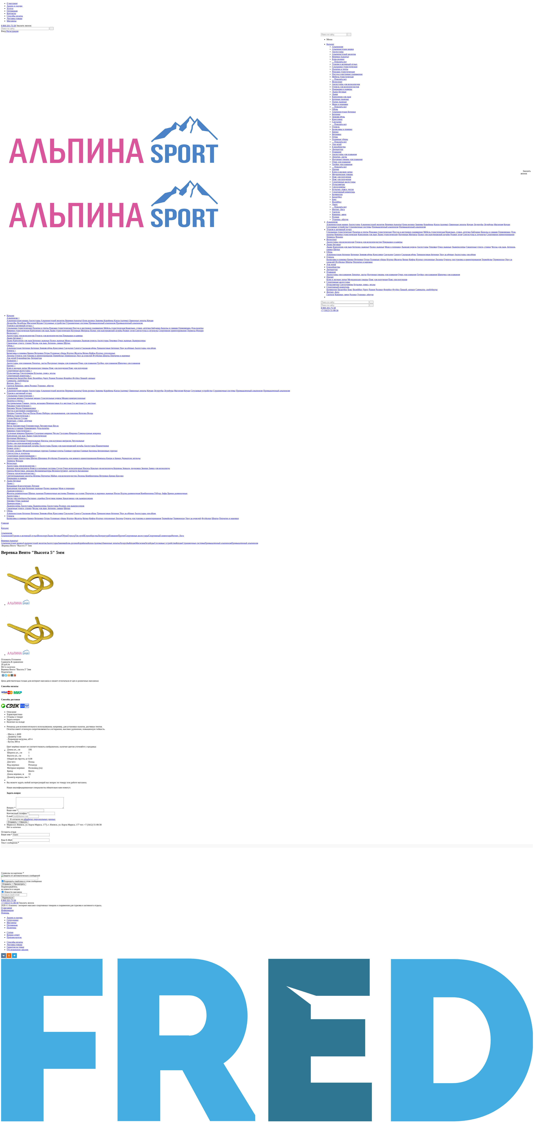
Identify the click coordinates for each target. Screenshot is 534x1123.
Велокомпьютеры (43, 471)
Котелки (83, 413)
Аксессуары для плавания (344, 154)
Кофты (412, 259)
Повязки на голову (76, 493)
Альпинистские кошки (343, 49)
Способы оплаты (15, 942)
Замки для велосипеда (159, 468)
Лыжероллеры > (14, 503)
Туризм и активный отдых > (20, 325)
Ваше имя (6, 834)
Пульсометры (338, 184)
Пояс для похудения (341, 177)
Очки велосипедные (73, 468)
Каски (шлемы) (441, 224)
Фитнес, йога (338, 209)
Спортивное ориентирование (500, 234)
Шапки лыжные (36, 493)
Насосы (87, 468)
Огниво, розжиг (15, 451)
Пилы (33, 413)
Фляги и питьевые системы (43, 468)
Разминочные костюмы (55, 493)
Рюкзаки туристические (343, 72)
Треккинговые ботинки (428, 254)
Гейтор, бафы (161, 493)
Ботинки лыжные (340, 99)
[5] (30, 604)
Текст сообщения (10, 843)
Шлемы (37, 476)
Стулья (24, 418)
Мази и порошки (340, 104)
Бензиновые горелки (107, 451)
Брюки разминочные (177, 493)
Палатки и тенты (340, 69)
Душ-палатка (197, 328)
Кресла (17, 418)
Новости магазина (13, 892)
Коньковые (12, 486)
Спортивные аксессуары (343, 182)
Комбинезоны (92, 476)
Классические (24, 486)
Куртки (390, 259)
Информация (7, 910)
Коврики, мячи (339, 214)
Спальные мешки (15, 398)
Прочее (335, 169)
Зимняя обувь (338, 117)
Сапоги (397, 254)
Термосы (331, 237)
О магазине (6, 908)
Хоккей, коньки (407, 289)
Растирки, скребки (36, 498)
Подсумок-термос (54, 498)
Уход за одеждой (84, 355)
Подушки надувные (16, 441)
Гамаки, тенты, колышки (34, 403)
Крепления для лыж (341, 97)
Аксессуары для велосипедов (346, 84)
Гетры (335, 137)
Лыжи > (10, 483)
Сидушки (64, 433)
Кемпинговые (53, 403)
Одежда (335, 127)
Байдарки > (12, 423)
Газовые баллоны (89, 451)
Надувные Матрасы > (17, 438)
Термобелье (487, 259)
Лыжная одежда (408, 247)
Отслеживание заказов (17, 949)
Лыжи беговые (339, 92)
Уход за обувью (447, 254)
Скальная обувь (408, 254)
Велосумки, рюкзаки (24, 471)
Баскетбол (337, 197)
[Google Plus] (14, 675)
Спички (19, 413)
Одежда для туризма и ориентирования (462, 259)
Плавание (336, 152)
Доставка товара (14, 944)
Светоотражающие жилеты (20, 476)
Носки (117, 493)
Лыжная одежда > (15, 491)
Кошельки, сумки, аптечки (458, 232)
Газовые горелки (72, 451)
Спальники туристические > (20, 396)
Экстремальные (14, 403)
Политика (11, 927)
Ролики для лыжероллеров (71, 506)
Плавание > (12, 360)
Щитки (34, 458)
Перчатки (46, 476)
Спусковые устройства (337, 227)
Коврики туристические (345, 234)
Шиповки (43, 458)
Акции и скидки (14, 917)
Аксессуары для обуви (465, 254)
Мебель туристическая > (18, 416)
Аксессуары (337, 51)
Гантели (336, 212)
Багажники (83, 471)
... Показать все (339, 62)
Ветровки (336, 134)
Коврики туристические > (19, 431)
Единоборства (339, 147)
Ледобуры (488, 224)
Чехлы (18, 408)
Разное (372, 289)
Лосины (439, 259)
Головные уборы (340, 139)
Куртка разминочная (131, 493)
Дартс (335, 204)
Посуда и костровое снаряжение (347, 74)
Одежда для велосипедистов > (21, 473)
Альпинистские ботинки (344, 112)
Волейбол (336, 202)
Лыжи (335, 94)
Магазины (11, 922)
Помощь (5, 913)
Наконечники (102, 446)
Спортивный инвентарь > (19, 375)
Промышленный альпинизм (385, 227)
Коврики (29, 433)
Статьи (10, 932)
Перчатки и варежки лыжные (99, 493)
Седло (59, 468)
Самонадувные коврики (89, 433)
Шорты (348, 262)
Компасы (101, 458)
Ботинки (336, 114)
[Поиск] (52, 28)
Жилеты (398, 259)
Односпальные (33, 441)
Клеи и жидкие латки (342, 172)
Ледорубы (478, 224)
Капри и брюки (114, 458)
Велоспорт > (13, 333)
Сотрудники (12, 920)
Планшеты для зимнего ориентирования (77, 458)
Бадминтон (337, 194)
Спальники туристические (344, 67)
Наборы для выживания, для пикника (60, 413)
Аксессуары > (13, 496)
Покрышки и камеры (342, 89)
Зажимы (419, 224)
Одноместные (33, 426)
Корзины (118, 468)
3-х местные (78, 403)
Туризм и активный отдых (344, 64)
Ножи (39, 413)
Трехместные (19, 426)
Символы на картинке (12, 873)
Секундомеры (338, 187)
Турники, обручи (340, 219)
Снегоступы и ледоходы (474, 234)
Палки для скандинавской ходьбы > (24, 443)
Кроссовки (337, 119)
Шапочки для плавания (449, 274)
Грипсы (10, 471)
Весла (10, 426)
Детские (35, 486)
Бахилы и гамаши (489, 232)
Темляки (433, 247)
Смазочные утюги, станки (478, 247)
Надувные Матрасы (407, 234)
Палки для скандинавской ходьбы (434, 234)
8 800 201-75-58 (8, 25)
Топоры (11, 413)
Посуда (26, 413)
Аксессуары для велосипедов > (21, 466)
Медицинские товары (342, 174)
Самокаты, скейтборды (426, 289)
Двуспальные (78, 441)
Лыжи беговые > (15, 338)
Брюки (335, 132)
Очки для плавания (341, 162)
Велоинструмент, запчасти (65, 471)
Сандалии (337, 122)
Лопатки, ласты (339, 157)
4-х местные (66, 403)
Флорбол (387, 289)
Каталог (10, 315)
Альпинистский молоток (344, 54)
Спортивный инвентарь (343, 192)
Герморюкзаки (29, 408)
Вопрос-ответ (13, 935)
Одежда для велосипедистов (345, 87)
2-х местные (90, 403)
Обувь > (10, 345)
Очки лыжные (444, 247)
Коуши (470, 224)
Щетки (336, 249)
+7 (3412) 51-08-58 (329, 310)
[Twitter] (6, 675)
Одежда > (11, 350)
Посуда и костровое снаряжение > (23, 411)
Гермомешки (504, 232)
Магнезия (498, 224)
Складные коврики (16, 433)
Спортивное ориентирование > (21, 456)
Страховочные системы (360, 227)
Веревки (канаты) (340, 57)
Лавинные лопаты (457, 224)
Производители (14, 937)
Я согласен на (32, 819)
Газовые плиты (56, 451)
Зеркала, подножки (132, 468)
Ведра (90, 413)
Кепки (405, 259)
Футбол (396, 289)
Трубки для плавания (342, 164)
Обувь (335, 109)
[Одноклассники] (9, 675)
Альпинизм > (13, 318)
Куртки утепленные (425, 259)
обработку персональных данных (39, 819)
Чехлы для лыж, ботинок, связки (48, 343)
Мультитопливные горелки (36, 451)
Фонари (339, 237)
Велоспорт (337, 82)
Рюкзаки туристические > (19, 406)
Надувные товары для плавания (347, 159)
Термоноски (499, 259)
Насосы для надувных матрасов (56, 441)
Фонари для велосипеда (18, 468)
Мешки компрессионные (73, 398)
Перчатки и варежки (363, 262)
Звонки (145, 468)
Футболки (340, 262)
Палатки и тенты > (16, 401)
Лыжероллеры (458, 247)
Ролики (335, 217)
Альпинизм (337, 46)
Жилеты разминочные (17, 493)
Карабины (428, 224)
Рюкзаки (11, 408)
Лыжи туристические (387, 234)
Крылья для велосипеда (102, 468)
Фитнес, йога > (14, 383)
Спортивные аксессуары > (19, 370)
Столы (10, 418)
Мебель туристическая (342, 77)
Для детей (337, 144)
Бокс (334, 199)
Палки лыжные (339, 102)
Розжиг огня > (13, 448)
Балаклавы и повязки (342, 129)
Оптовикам (12, 925)
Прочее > (11, 365)
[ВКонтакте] (3, 675)
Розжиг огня (456, 234)
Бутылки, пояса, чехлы (343, 189)
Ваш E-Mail (6, 840)
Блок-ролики (338, 59)
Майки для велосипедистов (64, 476)
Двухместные (46, 426)
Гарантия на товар (15, 947)
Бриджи (119, 476)
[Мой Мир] (11, 675)
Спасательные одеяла (51, 398)
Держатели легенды (131, 458)
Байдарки (475, 232)
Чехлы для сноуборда (17, 498)
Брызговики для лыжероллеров (78, 498)
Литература (337, 149)
